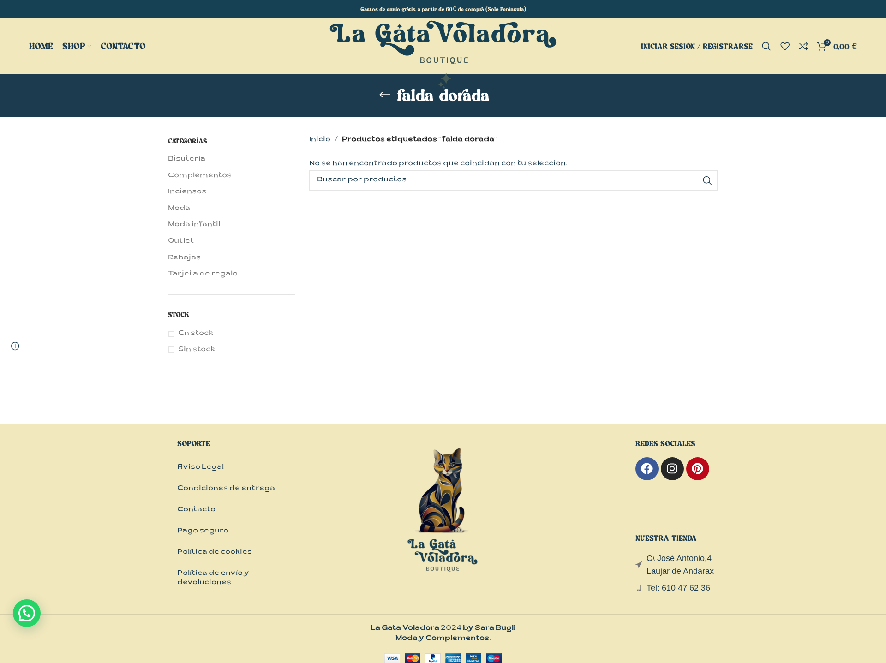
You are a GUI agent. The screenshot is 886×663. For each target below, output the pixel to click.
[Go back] (384, 95)
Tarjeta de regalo (203, 274)
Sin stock (196, 350)
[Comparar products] (803, 46)
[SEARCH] (707, 180)
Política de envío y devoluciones (213, 578)
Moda (179, 209)
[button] (27, 613)
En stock (195, 334)
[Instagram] (672, 468)
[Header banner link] (443, 9)
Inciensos (187, 192)
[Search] (766, 46)
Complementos (200, 176)
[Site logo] (443, 55)
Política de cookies (214, 552)
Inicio (319, 140)
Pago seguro (202, 531)
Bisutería (186, 159)
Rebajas (184, 258)
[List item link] (676, 588)
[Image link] (443, 519)
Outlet (181, 241)
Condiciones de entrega (226, 489)
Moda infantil (194, 225)
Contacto (196, 510)
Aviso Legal (200, 468)
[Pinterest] (697, 468)
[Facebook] (647, 468)
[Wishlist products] (785, 46)
